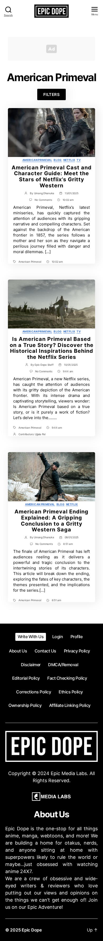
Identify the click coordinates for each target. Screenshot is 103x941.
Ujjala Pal (40, 434)
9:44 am (68, 371)
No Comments (43, 199)
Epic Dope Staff (44, 364)
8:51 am (68, 543)
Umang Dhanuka (44, 193)
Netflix (69, 159)
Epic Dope (32, 930)
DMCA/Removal (63, 664)
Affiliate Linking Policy (70, 705)
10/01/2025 (70, 364)
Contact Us (45, 650)
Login (57, 636)
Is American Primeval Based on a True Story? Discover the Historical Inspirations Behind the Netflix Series (51, 348)
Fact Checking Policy (67, 678)
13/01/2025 (71, 193)
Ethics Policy (71, 691)
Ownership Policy (24, 705)
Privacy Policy (77, 650)
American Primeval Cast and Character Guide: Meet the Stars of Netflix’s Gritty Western (52, 176)
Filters (51, 94)
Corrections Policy (33, 691)
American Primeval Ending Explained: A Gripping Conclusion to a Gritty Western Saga (51, 520)
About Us (18, 650)
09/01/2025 (71, 537)
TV (79, 159)
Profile (77, 636)
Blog (58, 159)
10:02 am (68, 199)
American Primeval (37, 159)
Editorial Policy (26, 678)
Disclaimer (31, 664)
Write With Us (31, 636)
